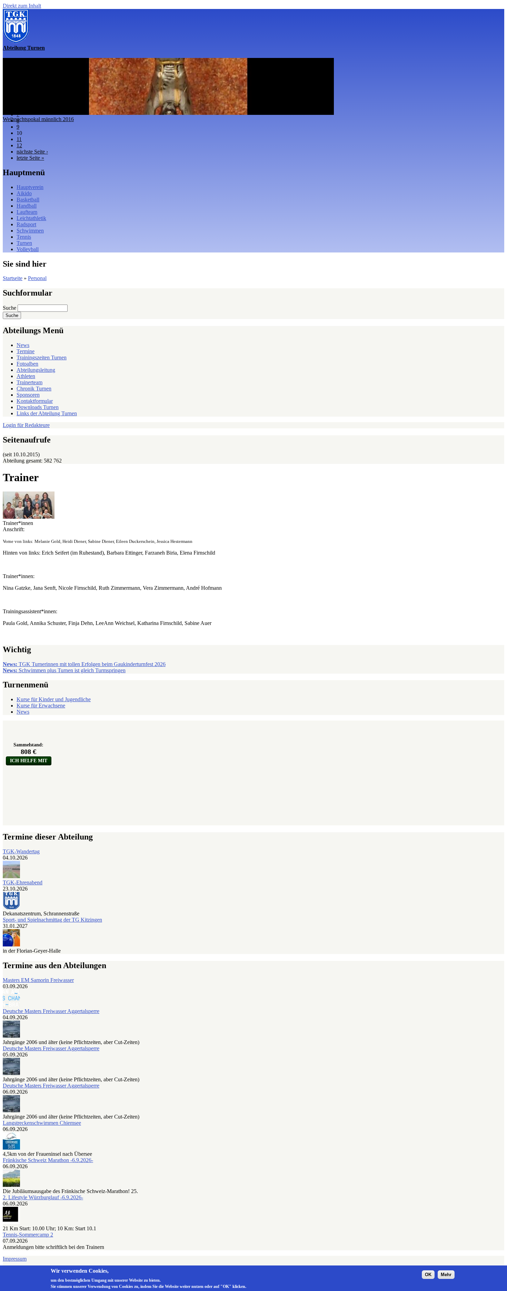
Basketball (28, 199)
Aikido (24, 193)
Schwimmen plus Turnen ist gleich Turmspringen (64, 670)
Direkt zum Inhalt (22, 6)
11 (19, 139)
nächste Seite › (32, 152)
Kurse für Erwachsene (41, 705)
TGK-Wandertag (21, 851)
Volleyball (28, 249)
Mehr (446, 1274)
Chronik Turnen (34, 388)
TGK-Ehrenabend (22, 882)
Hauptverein (30, 187)
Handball (27, 206)
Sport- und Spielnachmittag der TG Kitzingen (52, 920)
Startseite (12, 278)
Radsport (26, 224)
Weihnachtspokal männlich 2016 (38, 119)
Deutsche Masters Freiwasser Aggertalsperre (51, 1011)
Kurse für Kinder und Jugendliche (54, 699)
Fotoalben (27, 364)
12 (19, 145)
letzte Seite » (30, 158)
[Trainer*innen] (28, 517)
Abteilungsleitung (36, 370)
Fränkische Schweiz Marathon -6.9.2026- (48, 1160)
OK (428, 1274)
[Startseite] (16, 41)
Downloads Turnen (38, 407)
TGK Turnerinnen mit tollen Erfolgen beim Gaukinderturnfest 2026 (84, 664)
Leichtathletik (31, 218)
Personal (37, 278)
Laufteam (27, 212)
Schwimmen (30, 231)
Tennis (24, 237)
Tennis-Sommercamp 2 (28, 1235)
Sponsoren (28, 395)
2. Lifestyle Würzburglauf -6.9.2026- (43, 1197)
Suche (10, 308)
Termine (25, 351)
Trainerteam (29, 382)
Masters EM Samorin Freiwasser (38, 980)
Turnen (24, 243)
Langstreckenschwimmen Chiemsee (42, 1123)
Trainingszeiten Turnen (42, 357)
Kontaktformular (35, 401)
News (23, 345)
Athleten (26, 376)
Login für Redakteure (26, 425)
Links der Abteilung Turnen (47, 413)
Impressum (15, 1259)
